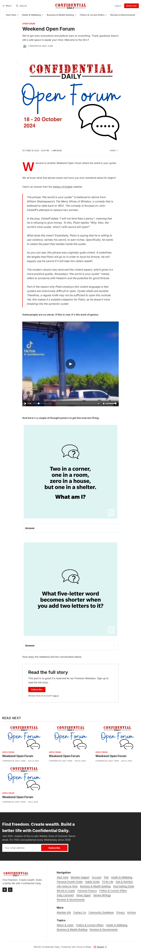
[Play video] (70, 364)
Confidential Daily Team (40, 46)
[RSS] (10, 890)
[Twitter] (4, 890)
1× (99, 403)
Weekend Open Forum (17, 756)
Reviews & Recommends (104, 929)
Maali (88, 947)
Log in (118, 6)
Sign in (56, 696)
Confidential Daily (50, 947)
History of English (63, 186)
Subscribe (131, 6)
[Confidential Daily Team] (24, 46)
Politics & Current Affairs (90, 925)
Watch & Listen (65, 925)
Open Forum (28, 24)
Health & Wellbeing (116, 925)
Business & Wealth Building (72, 929)
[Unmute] (103, 404)
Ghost (80, 947)
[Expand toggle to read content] (114, 528)
